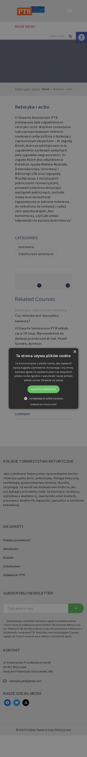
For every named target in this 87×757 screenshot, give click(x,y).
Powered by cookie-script (43, 404)
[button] (43, 378)
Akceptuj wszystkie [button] (43, 389)
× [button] (74, 351)
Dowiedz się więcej (52, 380)
